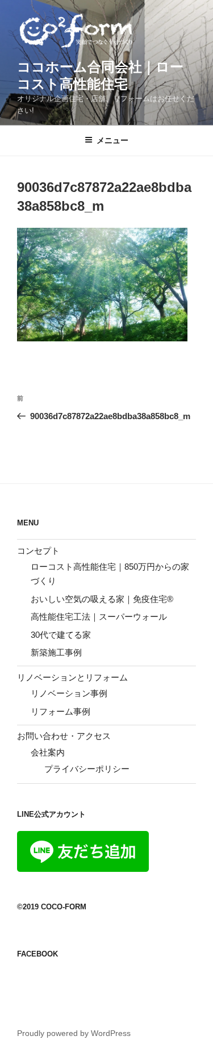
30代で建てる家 (61, 635)
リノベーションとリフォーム (72, 677)
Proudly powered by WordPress (74, 1033)
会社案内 (48, 752)
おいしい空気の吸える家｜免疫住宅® (102, 599)
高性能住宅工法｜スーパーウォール (99, 616)
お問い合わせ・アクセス (64, 736)
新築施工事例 (56, 652)
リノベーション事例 (69, 693)
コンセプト (38, 550)
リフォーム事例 (60, 711)
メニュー (112, 140)
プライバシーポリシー (87, 769)
